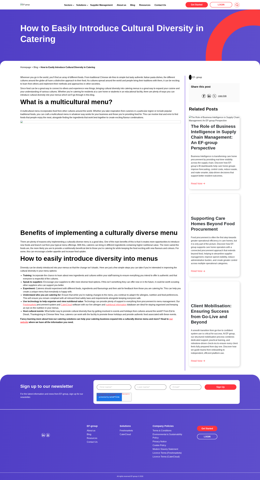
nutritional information (116, 304)
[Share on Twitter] (215, 96)
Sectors (68, 5)
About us (121, 5)
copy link (222, 96)
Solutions (81, 5)
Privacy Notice (160, 441)
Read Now (196, 183)
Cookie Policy (159, 445)
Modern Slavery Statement (165, 449)
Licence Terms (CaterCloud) (166, 457)
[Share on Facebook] (204, 96)
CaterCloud (66, 304)
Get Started (196, 5)
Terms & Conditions (162, 430)
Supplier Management (101, 5)
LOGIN (221, 5)
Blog (132, 5)
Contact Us (160, 5)
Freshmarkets (29, 304)
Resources (144, 5)
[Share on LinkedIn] (210, 96)
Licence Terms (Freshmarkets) (167, 453)
